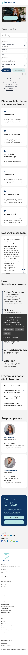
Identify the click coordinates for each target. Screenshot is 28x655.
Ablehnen (7, 333)
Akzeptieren (19, 329)
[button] (25, 2)
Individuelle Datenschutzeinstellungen (11, 337)
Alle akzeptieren (8, 329)
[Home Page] (8, 2)
